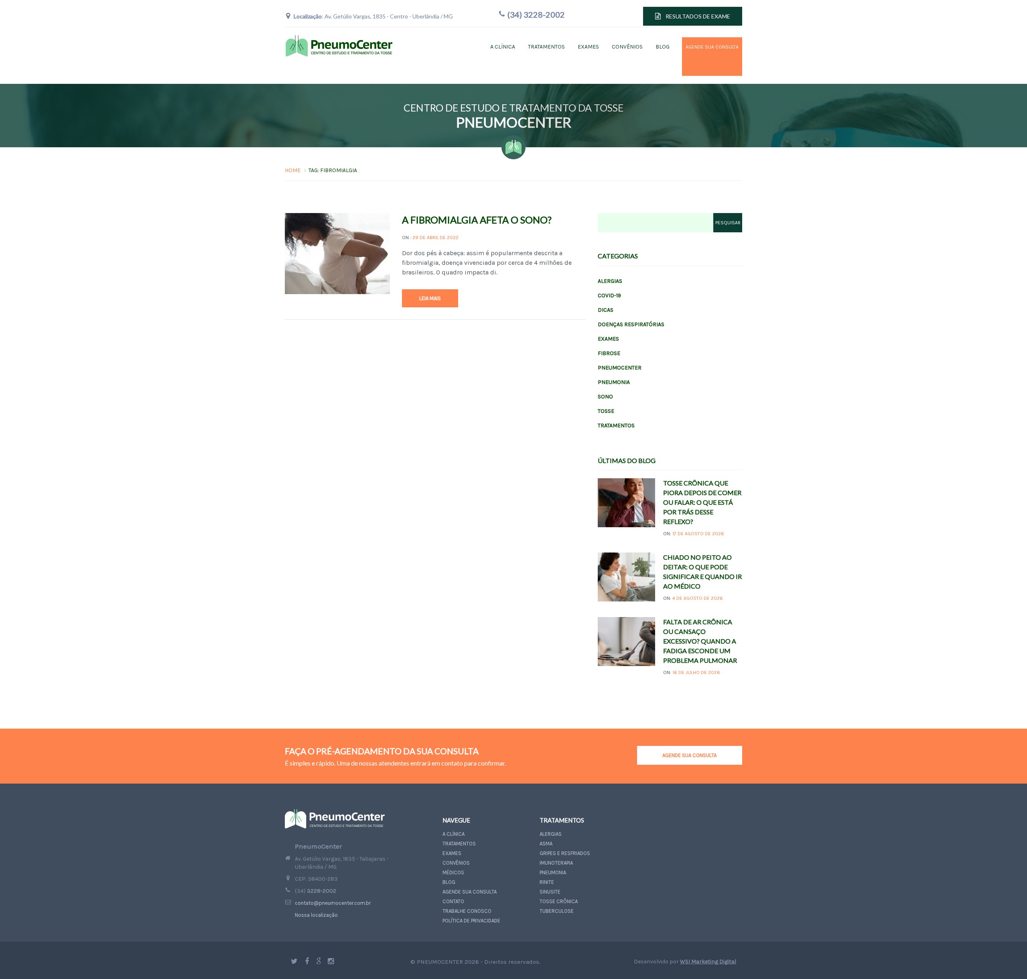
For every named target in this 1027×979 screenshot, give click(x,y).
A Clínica (502, 46)
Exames (588, 46)
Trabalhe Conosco (466, 911)
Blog (663, 46)
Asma (546, 844)
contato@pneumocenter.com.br (333, 903)
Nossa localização (316, 915)
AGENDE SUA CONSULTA (689, 755)
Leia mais (430, 298)
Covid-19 (609, 295)
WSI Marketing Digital (708, 961)
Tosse (606, 411)
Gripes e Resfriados (565, 853)
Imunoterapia (556, 863)
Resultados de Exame (698, 16)
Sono (605, 396)
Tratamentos (546, 46)
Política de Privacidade (471, 921)
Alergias (610, 281)
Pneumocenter (619, 367)
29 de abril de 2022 (435, 237)
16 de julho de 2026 (696, 672)
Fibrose (609, 353)
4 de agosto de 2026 (697, 598)
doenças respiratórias (631, 324)
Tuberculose (557, 911)
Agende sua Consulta (700, 56)
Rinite (547, 882)
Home (292, 170)
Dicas (605, 310)
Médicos (453, 872)
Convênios (627, 46)
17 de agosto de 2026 (698, 533)
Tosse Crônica (559, 901)
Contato (453, 901)
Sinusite (550, 892)
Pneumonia (614, 382)
